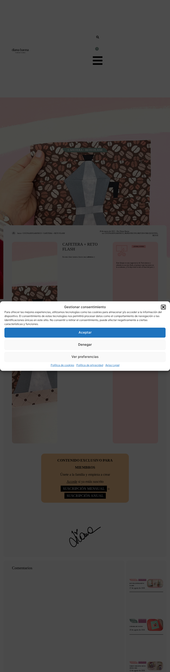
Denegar (85, 344)
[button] (163, 307)
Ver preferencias (85, 357)
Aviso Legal (112, 365)
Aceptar (85, 332)
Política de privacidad (89, 365)
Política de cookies (62, 365)
